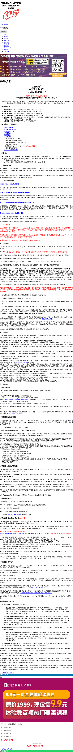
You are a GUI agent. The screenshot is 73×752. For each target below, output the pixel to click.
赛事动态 (6, 40)
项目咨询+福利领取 (6, 749)
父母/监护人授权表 (17, 413)
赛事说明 (6, 36)
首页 (5, 34)
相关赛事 (6, 51)
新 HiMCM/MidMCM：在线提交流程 (12, 213)
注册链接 (25, 360)
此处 (34, 290)
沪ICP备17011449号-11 (7, 673)
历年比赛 (6, 44)
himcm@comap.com (21, 362)
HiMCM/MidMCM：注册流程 (9, 184)
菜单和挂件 (3, 31)
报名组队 (6, 38)
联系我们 (6, 49)
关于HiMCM (7, 48)
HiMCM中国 (4, 24)
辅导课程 (6, 46)
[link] (36, 751)
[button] (36, 675)
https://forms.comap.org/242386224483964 (12, 533)
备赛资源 (6, 42)
